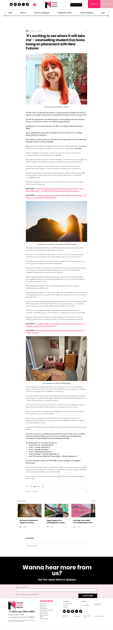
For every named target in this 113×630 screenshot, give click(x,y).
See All (93, 500)
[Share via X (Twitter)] (31, 486)
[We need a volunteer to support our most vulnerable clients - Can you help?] (30, 510)
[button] (34, 4)
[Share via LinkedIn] (35, 486)
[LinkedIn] (11, 4)
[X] (23, 4)
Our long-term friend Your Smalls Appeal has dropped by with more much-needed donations (82, 521)
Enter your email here (22, 587)
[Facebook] (19, 4)
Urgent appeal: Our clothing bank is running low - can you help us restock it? (56, 521)
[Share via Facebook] (26, 486)
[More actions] (86, 31)
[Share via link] (39, 486)
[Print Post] (43, 486)
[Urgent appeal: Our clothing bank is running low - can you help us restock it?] (56, 510)
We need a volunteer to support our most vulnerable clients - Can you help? (29, 521)
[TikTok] (27, 4)
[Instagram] (15, 4)
